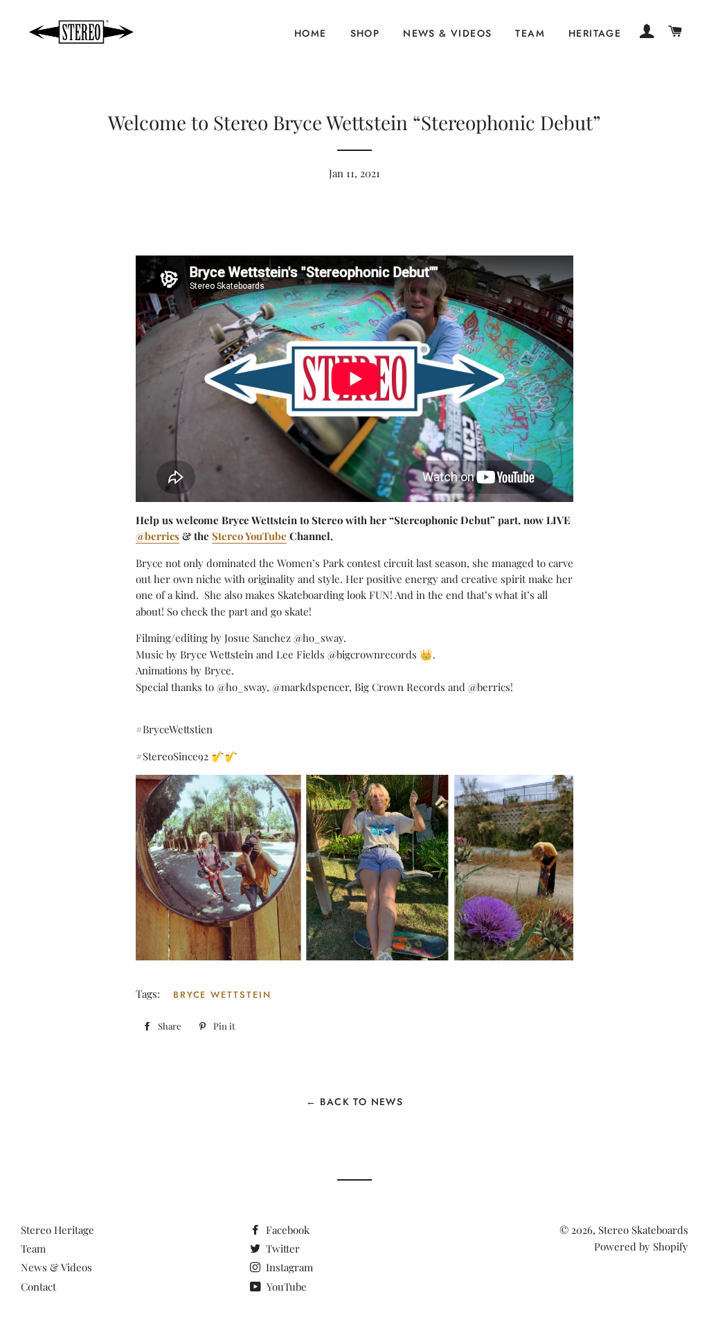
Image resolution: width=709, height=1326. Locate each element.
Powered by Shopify (641, 1246)
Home (310, 33)
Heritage (594, 33)
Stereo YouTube (249, 536)
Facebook (286, 1230)
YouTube (285, 1286)
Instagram (288, 1267)
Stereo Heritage (57, 1230)
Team (530, 33)
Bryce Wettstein (222, 994)
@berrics (157, 536)
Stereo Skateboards (643, 1230)
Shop (365, 33)
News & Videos (447, 33)
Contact (38, 1286)
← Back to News (355, 1102)
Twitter (281, 1248)
